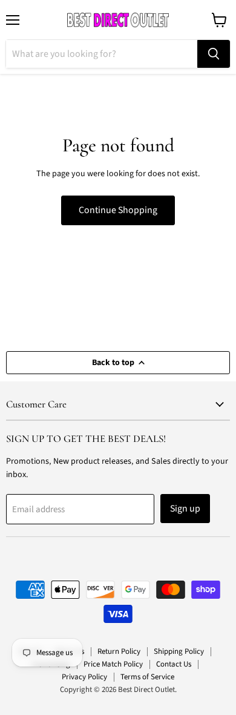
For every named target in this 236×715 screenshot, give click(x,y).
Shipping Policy (179, 651)
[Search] (213, 54)
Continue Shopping (118, 210)
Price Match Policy (113, 664)
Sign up (185, 508)
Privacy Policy (84, 676)
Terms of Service (147, 676)
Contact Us (173, 664)
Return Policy (118, 651)
